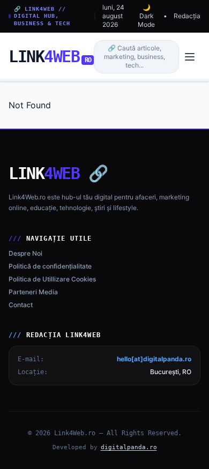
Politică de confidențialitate (50, 266)
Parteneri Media (33, 292)
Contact (21, 305)
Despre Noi (25, 253)
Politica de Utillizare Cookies (52, 279)
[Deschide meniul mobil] (189, 57)
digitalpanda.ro (129, 447)
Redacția (187, 16)
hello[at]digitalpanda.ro (154, 359)
